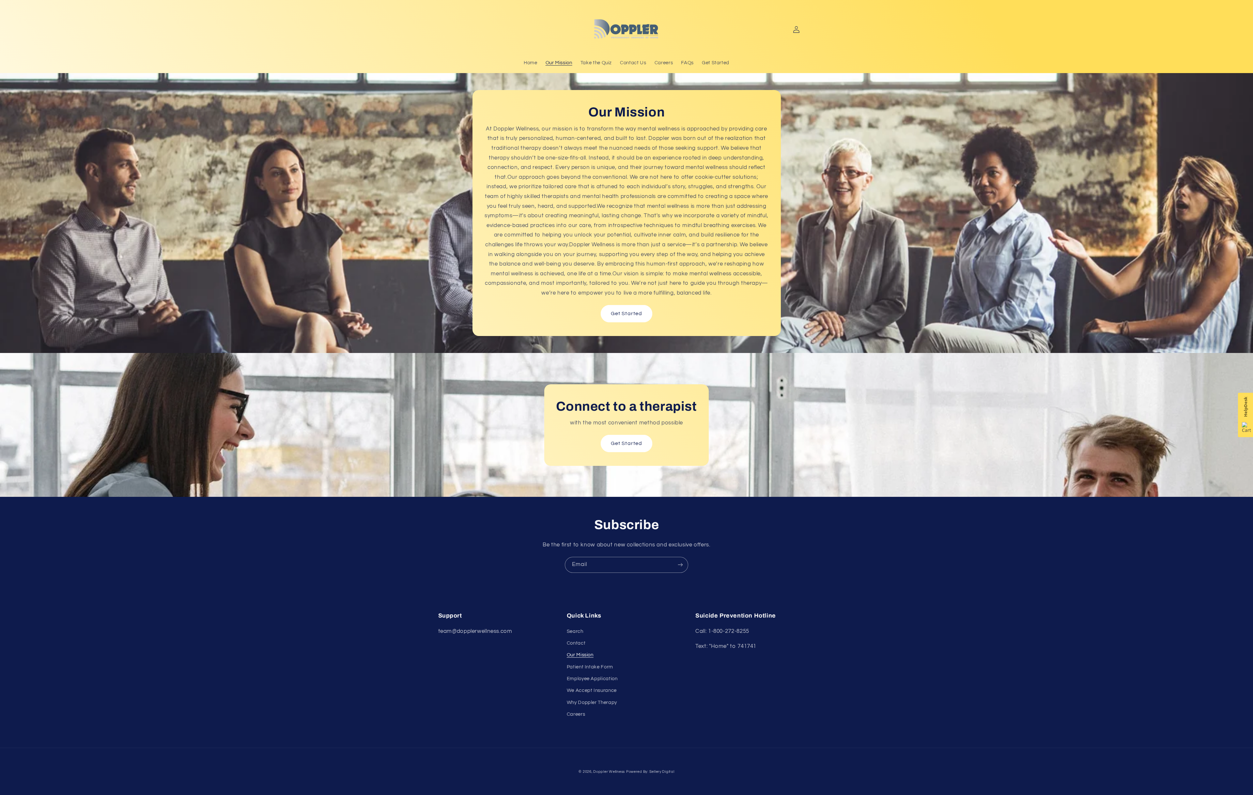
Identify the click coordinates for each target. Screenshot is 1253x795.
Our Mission (580, 654)
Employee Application (592, 678)
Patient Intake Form (590, 667)
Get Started (626, 313)
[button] (445, 29)
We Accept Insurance (592, 690)
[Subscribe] (680, 565)
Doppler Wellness (609, 771)
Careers (576, 714)
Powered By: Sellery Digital (650, 771)
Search (575, 631)
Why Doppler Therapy (592, 702)
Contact (576, 643)
